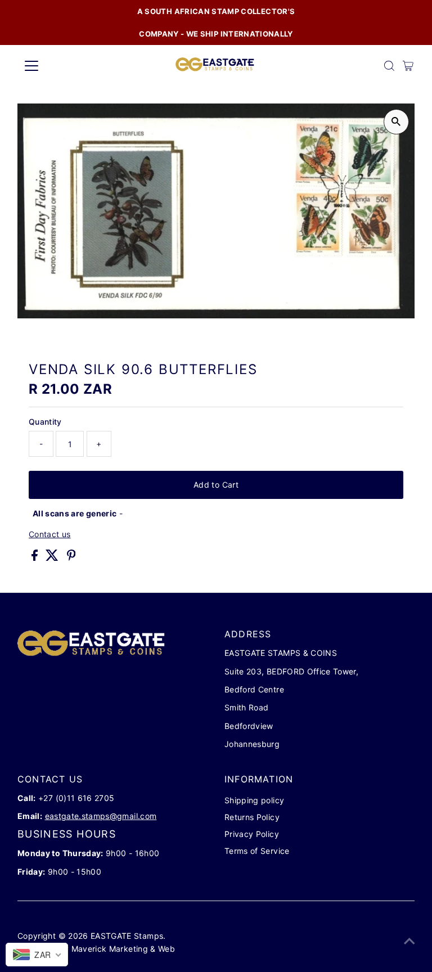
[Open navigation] (64, 66)
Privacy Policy (251, 834)
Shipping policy (254, 800)
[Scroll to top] (409, 941)
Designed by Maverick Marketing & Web (97, 948)
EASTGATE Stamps (127, 935)
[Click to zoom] (396, 121)
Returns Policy (252, 817)
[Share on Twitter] (53, 557)
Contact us (50, 534)
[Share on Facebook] (36, 557)
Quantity (45, 421)
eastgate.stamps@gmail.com (101, 816)
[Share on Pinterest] (71, 557)
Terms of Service (257, 851)
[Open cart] (408, 66)
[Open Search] (389, 66)
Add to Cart (216, 484)
